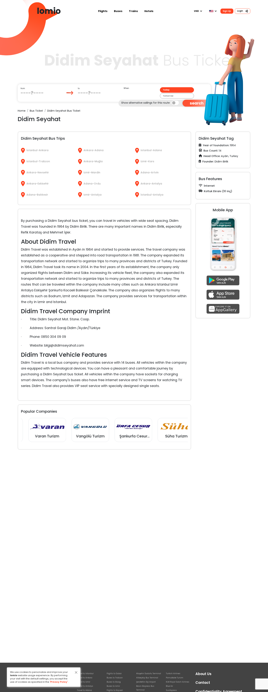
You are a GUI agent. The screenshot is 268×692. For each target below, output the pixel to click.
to (79, 88)
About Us (203, 673)
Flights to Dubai (114, 673)
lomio (49, 11)
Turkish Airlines (173, 673)
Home (22, 111)
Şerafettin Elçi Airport (146, 682)
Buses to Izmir (113, 686)
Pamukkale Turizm (174, 677)
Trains (133, 11)
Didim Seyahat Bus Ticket (63, 111)
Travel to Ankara (84, 677)
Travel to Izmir (83, 682)
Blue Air (169, 686)
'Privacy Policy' (59, 681)
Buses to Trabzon (115, 677)
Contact (202, 682)
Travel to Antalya (85, 686)
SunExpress (171, 690)
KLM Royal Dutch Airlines (177, 682)
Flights (102, 11)
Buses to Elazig (114, 682)
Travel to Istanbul (85, 673)
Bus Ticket (36, 111)
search (197, 103)
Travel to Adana (84, 690)
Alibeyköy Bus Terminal (147, 677)
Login (240, 10)
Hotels (148, 11)
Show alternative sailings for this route (145, 102)
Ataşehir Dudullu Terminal (148, 673)
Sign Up (227, 11)
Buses (118, 11)
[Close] (76, 672)
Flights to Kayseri (115, 690)
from (23, 88)
